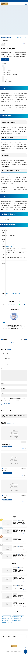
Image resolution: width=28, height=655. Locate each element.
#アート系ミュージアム (22, 37)
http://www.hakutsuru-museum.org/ (13, 293)
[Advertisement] (14, 20)
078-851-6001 (9, 246)
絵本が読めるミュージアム (18, 618)
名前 (2, 383)
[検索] (25, 511)
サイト (2, 393)
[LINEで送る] (19, 304)
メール (3, 388)
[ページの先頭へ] (25, 652)
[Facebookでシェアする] (8, 304)
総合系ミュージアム (7, 620)
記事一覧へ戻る (14, 342)
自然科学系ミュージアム (17, 620)
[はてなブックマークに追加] (14, 304)
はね (4, 322)
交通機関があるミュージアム (18, 616)
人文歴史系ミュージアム (8, 618)
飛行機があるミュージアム (8, 622)
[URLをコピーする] (24, 304)
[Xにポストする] (3, 304)
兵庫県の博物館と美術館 (6, 37)
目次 (5, 59)
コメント (3, 368)
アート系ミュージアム (7, 616)
